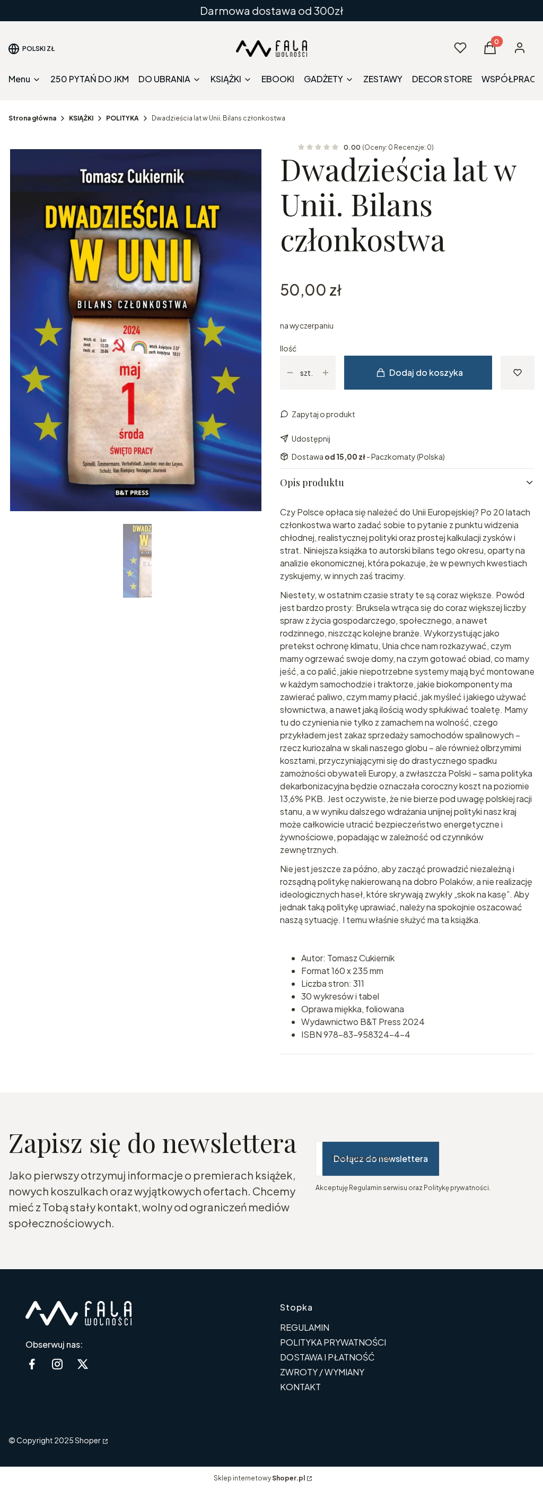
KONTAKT (300, 1386)
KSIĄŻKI (81, 118)
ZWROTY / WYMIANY (322, 1371)
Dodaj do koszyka (426, 372)
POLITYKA (122, 118)
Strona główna (32, 118)
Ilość (288, 348)
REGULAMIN (304, 1327)
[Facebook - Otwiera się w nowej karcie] (31, 1364)
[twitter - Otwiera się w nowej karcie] (82, 1364)
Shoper (88, 1440)
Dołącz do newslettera (381, 1158)
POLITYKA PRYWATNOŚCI (333, 1342)
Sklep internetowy (259, 1478)
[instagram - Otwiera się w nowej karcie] (57, 1364)
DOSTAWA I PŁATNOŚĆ (327, 1357)
